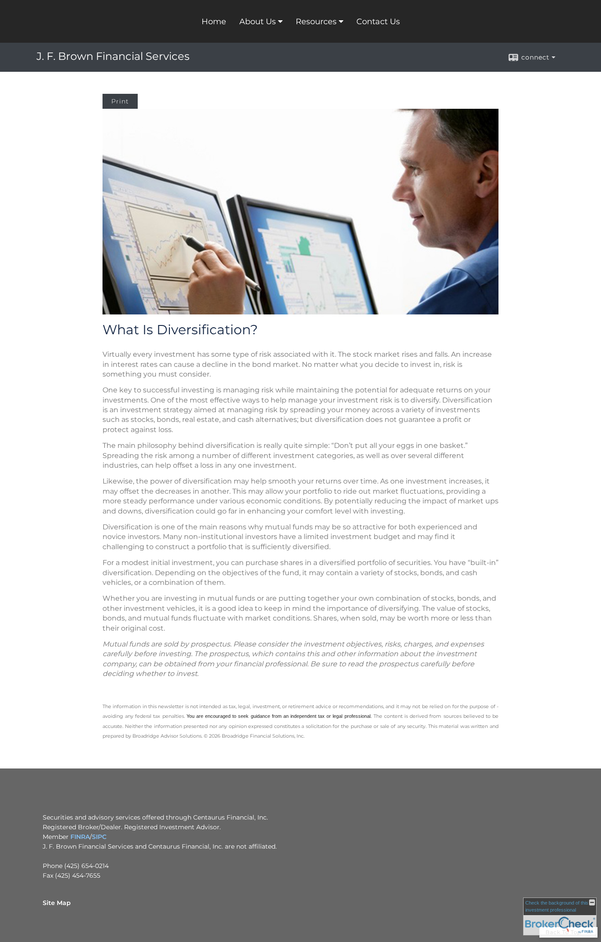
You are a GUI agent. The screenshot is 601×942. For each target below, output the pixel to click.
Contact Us (378, 21)
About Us (257, 21)
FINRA (80, 837)
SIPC (99, 837)
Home (214, 21)
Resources (316, 21)
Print (120, 101)
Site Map (57, 903)
